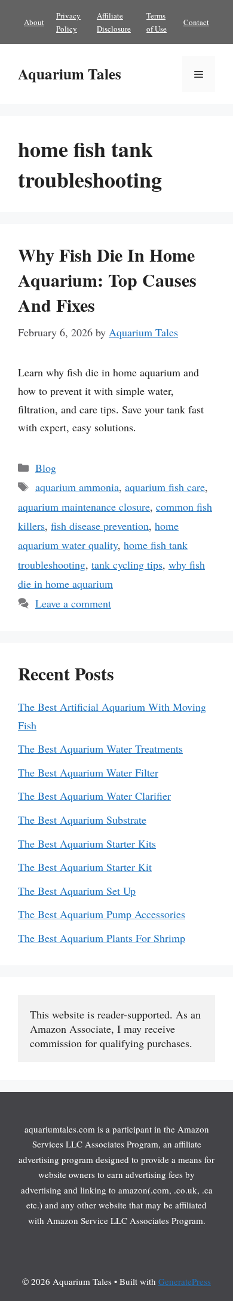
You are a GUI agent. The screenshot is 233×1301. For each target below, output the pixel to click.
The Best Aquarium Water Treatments (100, 748)
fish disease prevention (100, 525)
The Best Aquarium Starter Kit (85, 867)
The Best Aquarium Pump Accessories (101, 914)
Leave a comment (73, 603)
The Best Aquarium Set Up (77, 890)
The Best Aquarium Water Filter (88, 772)
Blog (45, 468)
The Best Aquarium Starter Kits (87, 843)
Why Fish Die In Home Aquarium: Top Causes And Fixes (107, 279)
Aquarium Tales (69, 74)
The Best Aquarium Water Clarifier (94, 795)
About (34, 22)
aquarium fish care (165, 487)
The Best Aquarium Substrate (82, 819)
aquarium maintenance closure (84, 506)
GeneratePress (184, 1281)
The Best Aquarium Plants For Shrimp (101, 938)
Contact (196, 22)
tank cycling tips (127, 564)
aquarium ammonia (77, 487)
